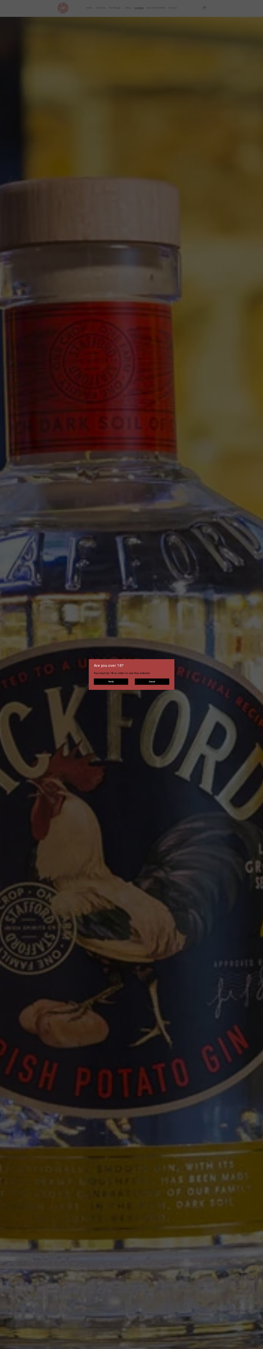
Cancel (152, 682)
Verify (111, 682)
